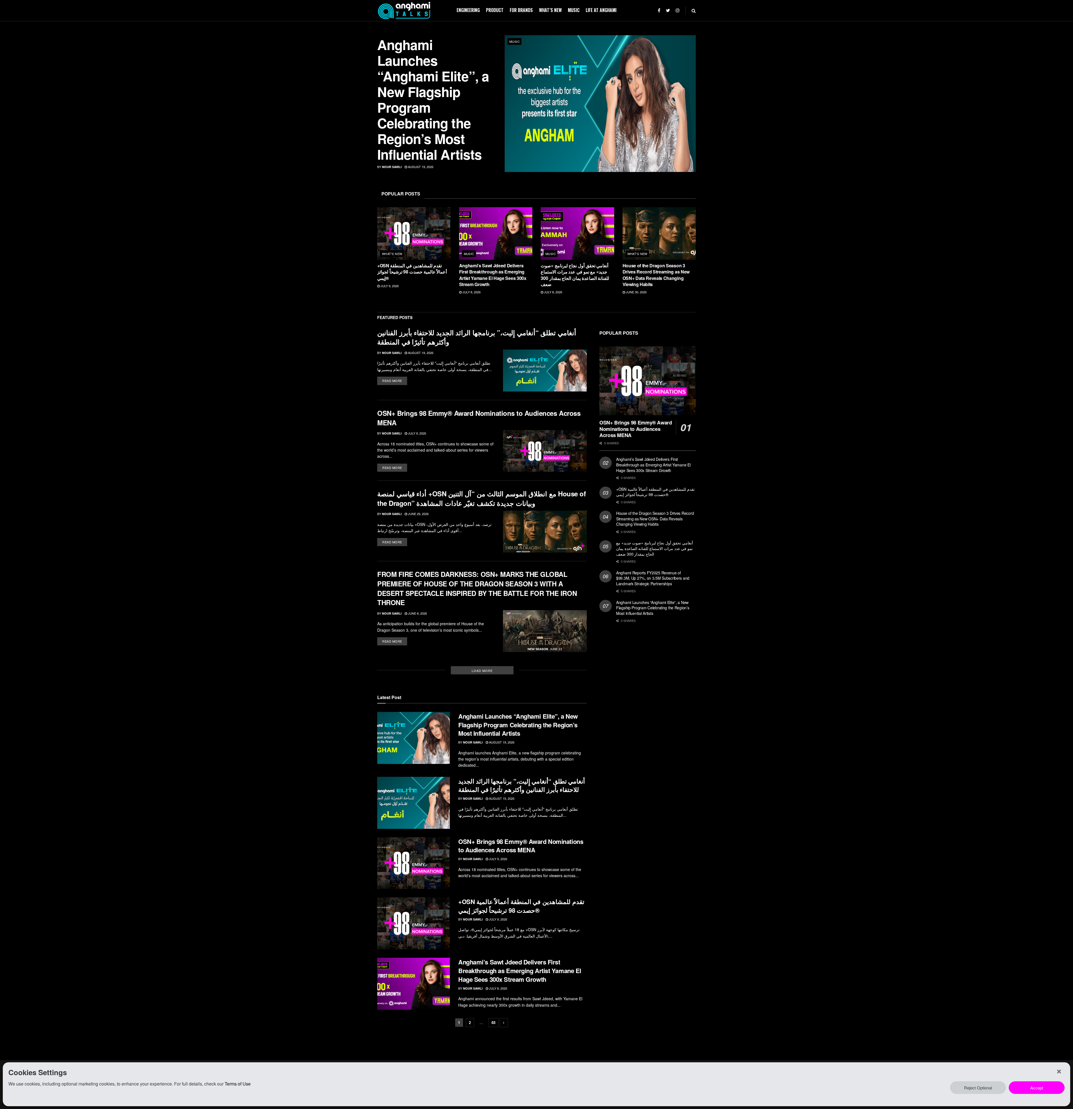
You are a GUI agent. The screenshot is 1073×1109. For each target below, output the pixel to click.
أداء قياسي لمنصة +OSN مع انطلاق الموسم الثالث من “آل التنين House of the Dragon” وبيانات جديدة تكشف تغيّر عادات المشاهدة (481, 498)
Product (495, 10)
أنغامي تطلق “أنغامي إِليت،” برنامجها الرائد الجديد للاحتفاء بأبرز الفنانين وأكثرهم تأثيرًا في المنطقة (476, 337)
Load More (482, 670)
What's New (392, 253)
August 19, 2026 (420, 166)
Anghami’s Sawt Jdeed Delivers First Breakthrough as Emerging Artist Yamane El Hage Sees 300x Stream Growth (492, 274)
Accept (1036, 1088)
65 (493, 1022)
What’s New (550, 10)
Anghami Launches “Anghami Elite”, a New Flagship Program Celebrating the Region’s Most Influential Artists (433, 99)
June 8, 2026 (417, 613)
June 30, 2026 (636, 292)
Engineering (468, 10)
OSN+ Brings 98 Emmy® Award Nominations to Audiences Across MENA (478, 417)
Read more (392, 380)
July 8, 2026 (471, 292)
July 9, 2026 (389, 286)
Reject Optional (978, 1088)
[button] (1059, 1071)
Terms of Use (238, 1083)
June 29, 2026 (418, 513)
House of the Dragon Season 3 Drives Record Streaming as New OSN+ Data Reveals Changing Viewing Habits (656, 274)
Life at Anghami (601, 10)
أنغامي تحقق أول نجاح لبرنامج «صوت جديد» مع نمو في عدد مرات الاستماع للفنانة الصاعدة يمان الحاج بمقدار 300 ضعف (575, 274)
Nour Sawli (392, 167)
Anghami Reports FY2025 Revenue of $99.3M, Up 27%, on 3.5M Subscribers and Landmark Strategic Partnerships (652, 578)
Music (574, 10)
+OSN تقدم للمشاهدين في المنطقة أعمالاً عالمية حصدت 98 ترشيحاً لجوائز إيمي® (412, 271)
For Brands (521, 10)
